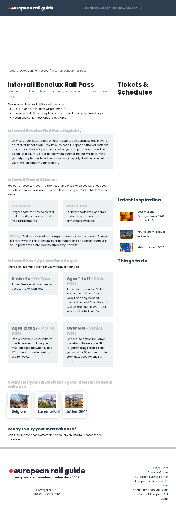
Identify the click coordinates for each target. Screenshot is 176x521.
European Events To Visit (151, 477)
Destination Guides (95, 8)
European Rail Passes (34, 71)
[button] (141, 8)
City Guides (160, 468)
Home (12, 71)
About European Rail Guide (150, 490)
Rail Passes (33, 150)
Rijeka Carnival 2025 (151, 247)
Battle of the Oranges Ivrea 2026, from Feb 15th (151, 216)
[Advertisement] (88, 42)
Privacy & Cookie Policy (47, 494)
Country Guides (158, 472)
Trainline (19, 435)
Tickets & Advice (124, 8)
